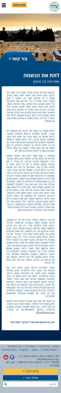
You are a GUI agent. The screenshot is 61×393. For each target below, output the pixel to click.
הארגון (56, 346)
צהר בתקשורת (15, 346)
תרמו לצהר (19, 4)
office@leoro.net (45, 312)
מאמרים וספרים (49, 349)
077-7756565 (52, 362)
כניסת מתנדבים (9, 349)
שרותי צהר (31, 378)
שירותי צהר (44, 346)
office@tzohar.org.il (48, 359)
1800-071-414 (25, 362)
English (24, 349)
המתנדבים (30, 346)
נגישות (35, 349)
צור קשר (19, 58)
